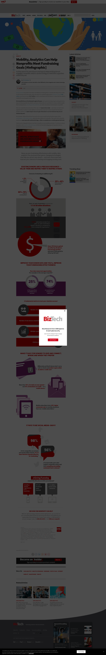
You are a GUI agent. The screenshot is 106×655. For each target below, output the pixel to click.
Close (65, 311)
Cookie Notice (31, 653)
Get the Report (53, 340)
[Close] (103, 651)
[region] (53, 652)
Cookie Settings (81, 651)
